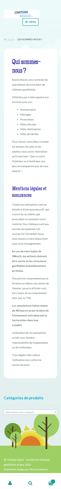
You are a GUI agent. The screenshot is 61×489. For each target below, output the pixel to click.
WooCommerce (38, 469)
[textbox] (30, 412)
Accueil (10, 39)
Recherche (30, 483)
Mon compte (10, 483)
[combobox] (30, 412)
